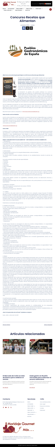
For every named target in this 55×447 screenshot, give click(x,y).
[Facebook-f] (3, 407)
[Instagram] (31, 28)
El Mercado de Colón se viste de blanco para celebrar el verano (14, 377)
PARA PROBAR (18, 10)
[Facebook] (23, 28)
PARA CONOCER (7, 10)
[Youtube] (6, 407)
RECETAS (27, 10)
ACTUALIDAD (11, 8)
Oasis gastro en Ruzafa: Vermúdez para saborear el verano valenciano (40, 377)
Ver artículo (5, 387)
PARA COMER (19, 8)
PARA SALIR (38, 8)
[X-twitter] (27, 28)
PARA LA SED (29, 8)
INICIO (4, 8)
